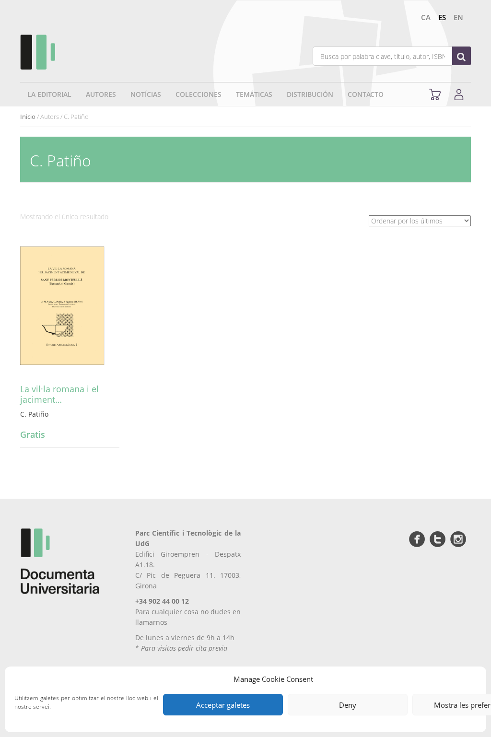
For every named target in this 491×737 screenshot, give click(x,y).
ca (426, 17)
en (458, 17)
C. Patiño (34, 414)
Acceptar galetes (223, 705)
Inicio (27, 116)
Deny (347, 705)
